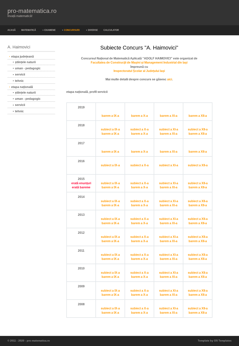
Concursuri (72, 30)
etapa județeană (22, 56)
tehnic (19, 80)
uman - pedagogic (28, 68)
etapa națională (22, 87)
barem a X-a (139, 115)
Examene (50, 30)
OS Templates (223, 340)
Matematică (28, 30)
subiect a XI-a (168, 129)
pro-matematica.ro (32, 10)
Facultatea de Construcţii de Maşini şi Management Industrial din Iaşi (139, 62)
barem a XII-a (198, 115)
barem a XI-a (168, 115)
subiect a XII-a (198, 129)
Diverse (93, 30)
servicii (20, 74)
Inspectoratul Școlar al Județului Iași (139, 70)
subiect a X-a (139, 129)
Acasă (11, 30)
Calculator (111, 30)
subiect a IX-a (110, 129)
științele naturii (25, 62)
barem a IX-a (110, 115)
